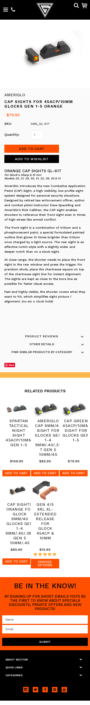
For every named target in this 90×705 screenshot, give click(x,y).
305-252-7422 (13, 10)
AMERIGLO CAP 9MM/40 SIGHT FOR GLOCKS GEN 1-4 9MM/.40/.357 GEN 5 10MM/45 (48, 438)
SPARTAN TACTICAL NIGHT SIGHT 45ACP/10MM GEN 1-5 (18, 433)
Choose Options (45, 563)
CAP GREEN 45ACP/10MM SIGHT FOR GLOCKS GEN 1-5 (75, 430)
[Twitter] (35, 689)
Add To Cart (16, 473)
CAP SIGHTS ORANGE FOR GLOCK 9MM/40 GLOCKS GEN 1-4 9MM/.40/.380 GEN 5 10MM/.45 (19, 523)
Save (11, 365)
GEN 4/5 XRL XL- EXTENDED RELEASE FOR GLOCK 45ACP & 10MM (45, 521)
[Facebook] (45, 689)
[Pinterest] (54, 689)
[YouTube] (64, 689)
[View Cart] (84, 5)
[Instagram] (26, 689)
